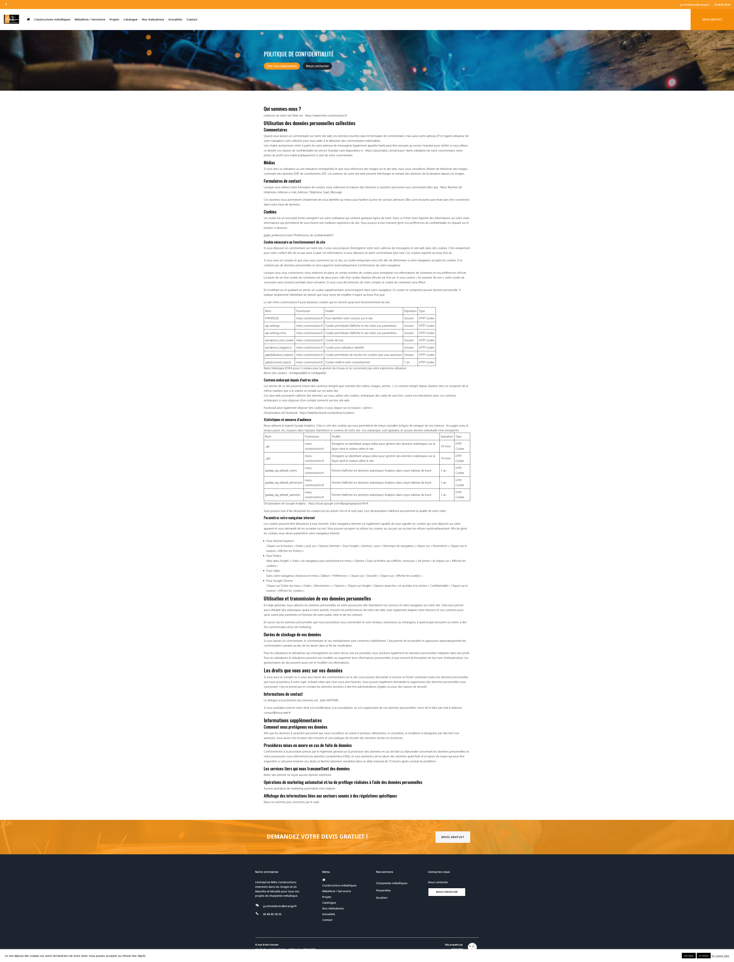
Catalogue (130, 19)
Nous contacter (317, 66)
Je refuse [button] (703, 955)
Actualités (175, 19)
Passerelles (383, 890)
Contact (192, 19)
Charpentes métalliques (391, 883)
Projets (114, 19)
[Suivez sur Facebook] (6, 4)
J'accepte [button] (688, 955)
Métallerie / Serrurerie (90, 19)
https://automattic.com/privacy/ (385, 150)
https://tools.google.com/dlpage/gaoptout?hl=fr (338, 503)
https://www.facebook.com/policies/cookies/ (327, 413)
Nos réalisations (153, 19)
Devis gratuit (452, 837)
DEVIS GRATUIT (712, 19)
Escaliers (381, 897)
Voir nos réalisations (282, 66)
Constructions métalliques (52, 19)
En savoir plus (720, 955)
